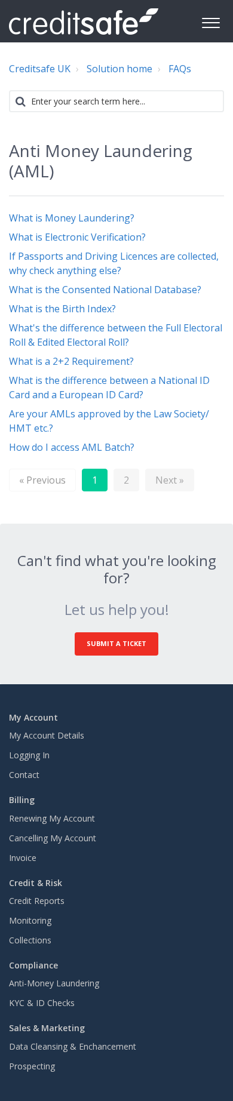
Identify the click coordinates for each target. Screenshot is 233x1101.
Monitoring (30, 920)
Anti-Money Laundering (54, 983)
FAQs (179, 68)
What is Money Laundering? (71, 217)
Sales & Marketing (47, 1028)
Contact (24, 774)
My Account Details (46, 735)
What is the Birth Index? (62, 308)
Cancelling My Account (52, 838)
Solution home (119, 68)
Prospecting (32, 1066)
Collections (30, 940)
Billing (22, 799)
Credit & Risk (35, 882)
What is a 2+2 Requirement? (71, 361)
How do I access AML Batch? (71, 447)
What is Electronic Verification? (77, 237)
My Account (33, 717)
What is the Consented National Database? (105, 289)
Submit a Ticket (116, 643)
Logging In (29, 755)
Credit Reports (37, 900)
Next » (169, 480)
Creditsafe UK (39, 68)
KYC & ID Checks (42, 1002)
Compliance (33, 965)
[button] (210, 21)
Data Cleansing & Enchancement (72, 1046)
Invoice (22, 857)
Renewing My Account (52, 818)
